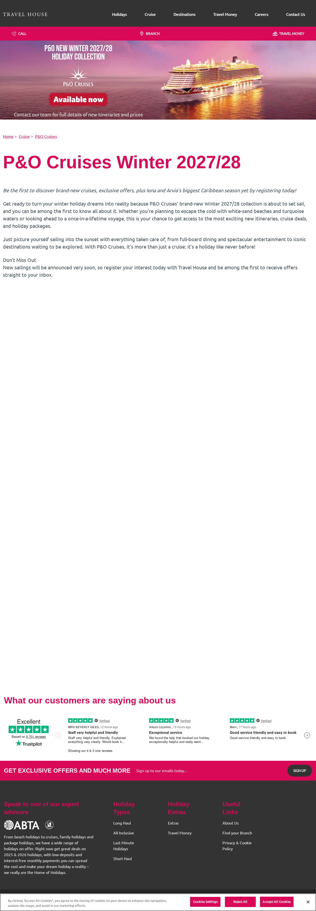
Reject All (240, 901)
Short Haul (122, 858)
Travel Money (225, 14)
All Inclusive (123, 833)
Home (8, 136)
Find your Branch (237, 833)
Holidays (119, 14)
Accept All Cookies (277, 901)
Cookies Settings (205, 901)
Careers (261, 14)
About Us (230, 823)
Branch (153, 34)
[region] (158, 902)
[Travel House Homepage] (25, 14)
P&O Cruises (46, 136)
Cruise (150, 14)
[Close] (308, 901)
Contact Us (295, 14)
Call (22, 34)
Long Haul (122, 823)
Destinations (185, 14)
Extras (173, 823)
